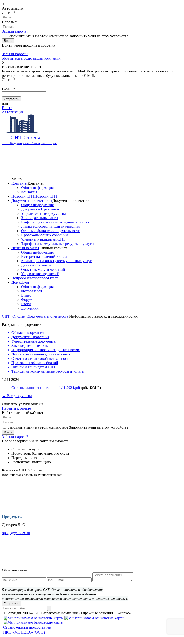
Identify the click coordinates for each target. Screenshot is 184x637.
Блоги (26, 304)
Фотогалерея (31, 291)
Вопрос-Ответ (23, 278)
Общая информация (37, 188)
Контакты (20, 183)
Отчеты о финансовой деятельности (50, 231)
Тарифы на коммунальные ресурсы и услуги (57, 244)
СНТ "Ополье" (14, 316)
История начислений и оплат (45, 257)
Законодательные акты (39, 218)
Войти (7, 108)
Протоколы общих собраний (44, 235)
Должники (30, 308)
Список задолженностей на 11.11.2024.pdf (46, 388)
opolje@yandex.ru (16, 533)
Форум (26, 300)
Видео (26, 295)
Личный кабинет (25, 248)
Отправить (11, 603)
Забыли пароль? (15, 31)
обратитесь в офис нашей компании (31, 58)
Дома (16, 282)
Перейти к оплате (16, 408)
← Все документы (17, 396)
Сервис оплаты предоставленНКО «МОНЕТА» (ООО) (27, 629)
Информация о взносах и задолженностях (55, 222)
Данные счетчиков (36, 265)
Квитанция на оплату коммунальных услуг (56, 261)
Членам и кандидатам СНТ (43, 239)
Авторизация (12, 112)
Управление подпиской (40, 274)
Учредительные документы (43, 213)
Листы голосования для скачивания (50, 226)
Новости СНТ (23, 196)
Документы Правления (40, 209)
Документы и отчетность (32, 201)
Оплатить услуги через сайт (44, 269)
